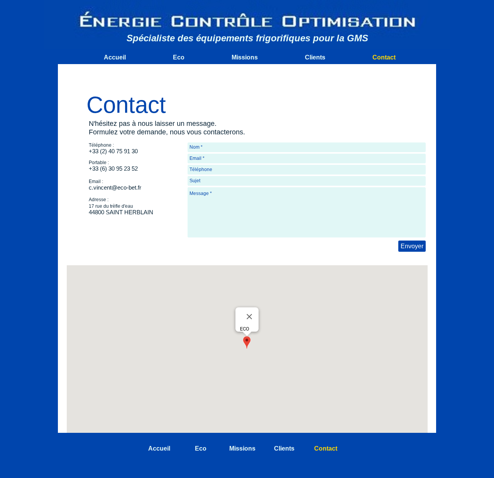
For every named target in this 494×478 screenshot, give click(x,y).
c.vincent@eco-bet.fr (115, 187)
